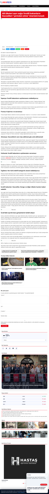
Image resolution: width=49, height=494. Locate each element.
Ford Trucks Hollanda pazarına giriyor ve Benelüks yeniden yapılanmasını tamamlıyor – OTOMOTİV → (32, 251)
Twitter (8, 49)
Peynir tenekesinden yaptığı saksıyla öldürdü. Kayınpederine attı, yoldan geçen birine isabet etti (20, 411)
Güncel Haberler (13, 6)
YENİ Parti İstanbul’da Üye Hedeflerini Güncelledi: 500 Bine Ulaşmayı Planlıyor (17, 413)
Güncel (6, 10)
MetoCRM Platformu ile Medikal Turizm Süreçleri (11, 415)
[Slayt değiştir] (22, 483)
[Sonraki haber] (45, 357)
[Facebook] (3, 348)
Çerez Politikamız (21, 492)
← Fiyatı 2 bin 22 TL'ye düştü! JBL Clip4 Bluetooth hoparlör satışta (9, 251)
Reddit (22, 49)
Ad (2, 306)
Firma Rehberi (22, 6)
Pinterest (27, 49)
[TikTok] (16, 348)
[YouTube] (13, 348)
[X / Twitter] (6, 348)
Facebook (12, 49)
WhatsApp (18, 49)
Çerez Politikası (35, 6)
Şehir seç (5, 337)
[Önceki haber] (43, 357)
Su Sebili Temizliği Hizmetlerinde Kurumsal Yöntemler (12, 412)
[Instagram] (9, 348)
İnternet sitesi (4, 315)
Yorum (3, 295)
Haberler (2, 10)
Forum (28, 6)
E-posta (3, 311)
